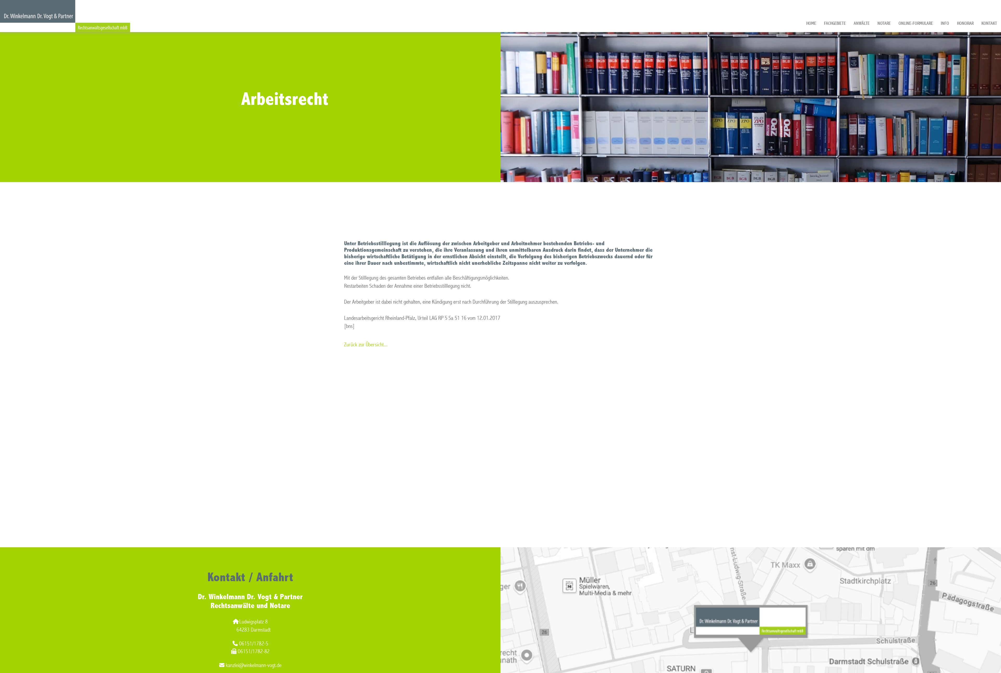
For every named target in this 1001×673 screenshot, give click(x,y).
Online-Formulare (916, 23)
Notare (884, 23)
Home (811, 23)
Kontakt (989, 23)
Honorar (965, 23)
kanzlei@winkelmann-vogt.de (254, 665)
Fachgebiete (835, 23)
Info (945, 23)
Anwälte (862, 23)
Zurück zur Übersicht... (366, 344)
